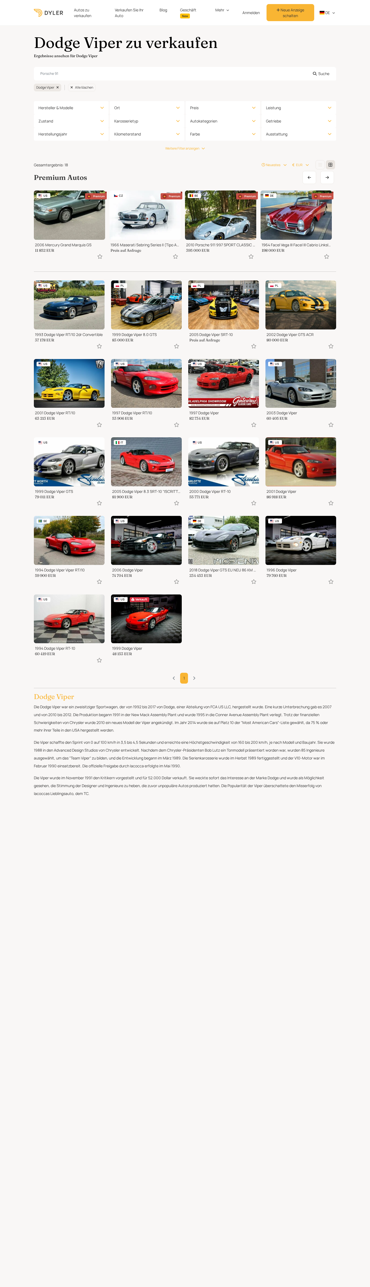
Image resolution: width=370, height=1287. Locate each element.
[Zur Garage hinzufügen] (100, 256)
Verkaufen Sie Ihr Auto (129, 12)
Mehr (219, 9)
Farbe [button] (195, 134)
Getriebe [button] (273, 121)
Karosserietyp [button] (126, 121)
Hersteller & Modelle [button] (55, 107)
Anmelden (251, 12)
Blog (163, 9)
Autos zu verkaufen (82, 12)
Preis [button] (194, 107)
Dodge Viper (45, 87)
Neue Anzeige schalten (292, 12)
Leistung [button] (273, 107)
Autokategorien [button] (203, 121)
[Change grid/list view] (320, 164)
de (327, 12)
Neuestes (273, 165)
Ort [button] (117, 107)
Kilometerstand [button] (127, 134)
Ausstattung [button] (276, 134)
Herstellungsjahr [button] (52, 134)
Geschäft (188, 12)
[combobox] (185, 73)
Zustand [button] (45, 121)
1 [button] (184, 678)
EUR (299, 165)
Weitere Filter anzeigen (182, 148)
